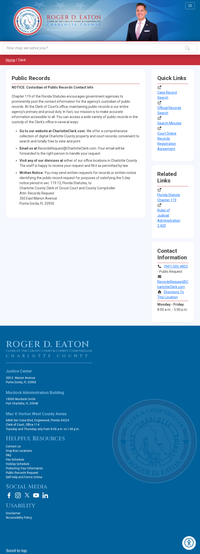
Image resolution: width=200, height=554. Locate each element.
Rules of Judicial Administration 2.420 (168, 218)
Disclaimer (13, 513)
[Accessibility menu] (189, 543)
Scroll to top (16, 550)
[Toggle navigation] (190, 5)
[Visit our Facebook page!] (9, 495)
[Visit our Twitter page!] (27, 495)
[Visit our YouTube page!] (36, 495)
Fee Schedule (15, 459)
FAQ (8, 455)
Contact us (13, 446)
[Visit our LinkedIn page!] (45, 495)
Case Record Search (167, 95)
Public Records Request (22, 472)
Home (10, 60)
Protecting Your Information (24, 468)
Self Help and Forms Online (24, 477)
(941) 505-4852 (176, 266)
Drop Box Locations (19, 451)
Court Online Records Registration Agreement (166, 141)
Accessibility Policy (19, 517)
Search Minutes (169, 123)
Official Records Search (169, 110)
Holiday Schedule (17, 464)
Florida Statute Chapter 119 (168, 197)
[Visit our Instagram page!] (18, 495)
